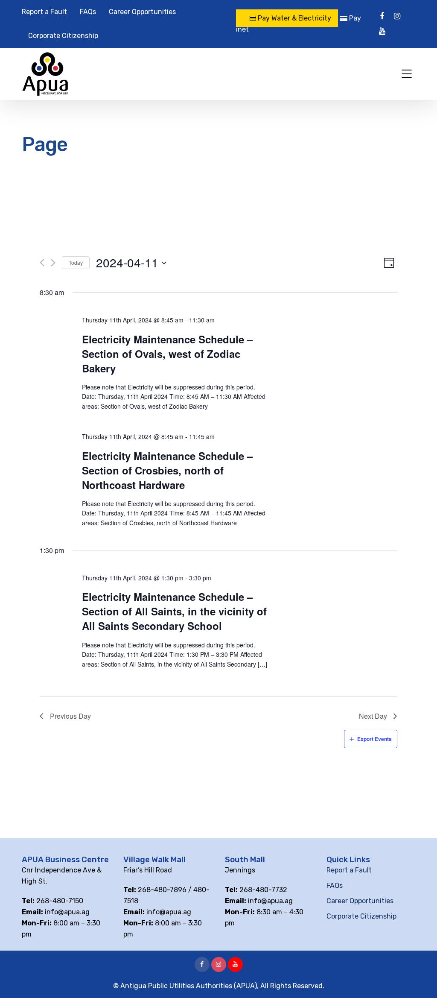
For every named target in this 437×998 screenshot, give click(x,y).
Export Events (374, 739)
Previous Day (70, 716)
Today (76, 262)
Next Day (373, 716)
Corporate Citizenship (63, 36)
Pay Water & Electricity (293, 18)
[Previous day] (42, 262)
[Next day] (53, 262)
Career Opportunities (142, 12)
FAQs (88, 12)
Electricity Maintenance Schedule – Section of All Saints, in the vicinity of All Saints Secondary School (174, 611)
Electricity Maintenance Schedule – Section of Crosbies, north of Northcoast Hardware (167, 470)
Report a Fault (44, 12)
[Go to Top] (419, 978)
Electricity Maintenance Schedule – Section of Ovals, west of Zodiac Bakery (167, 353)
